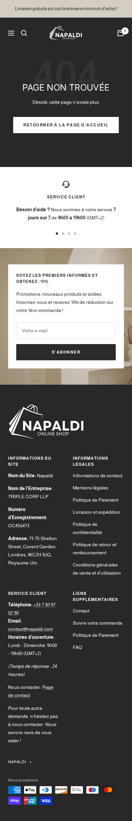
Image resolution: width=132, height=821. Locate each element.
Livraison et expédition (96, 512)
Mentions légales (90, 487)
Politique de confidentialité (87, 528)
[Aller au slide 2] (63, 234)
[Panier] (120, 33)
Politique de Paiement (95, 500)
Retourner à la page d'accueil (66, 125)
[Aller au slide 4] (75, 234)
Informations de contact (97, 475)
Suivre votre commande (98, 623)
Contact (81, 610)
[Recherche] (24, 33)
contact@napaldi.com (30, 629)
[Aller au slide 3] (69, 234)
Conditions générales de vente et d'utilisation (97, 569)
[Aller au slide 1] (57, 234)
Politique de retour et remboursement (94, 548)
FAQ (77, 647)
